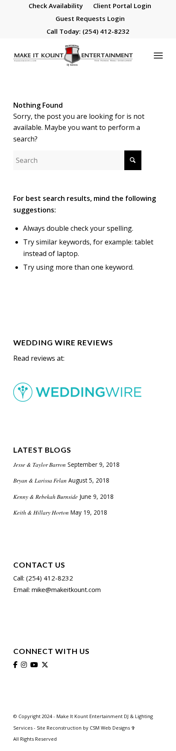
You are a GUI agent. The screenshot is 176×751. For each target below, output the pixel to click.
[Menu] (158, 55)
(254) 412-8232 (105, 31)
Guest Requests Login (90, 18)
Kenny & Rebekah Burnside (45, 496)
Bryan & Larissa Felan (40, 480)
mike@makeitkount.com (65, 589)
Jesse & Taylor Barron (39, 464)
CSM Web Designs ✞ (112, 727)
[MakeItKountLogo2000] (73, 55)
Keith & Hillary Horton (41, 512)
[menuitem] (56, 6)
